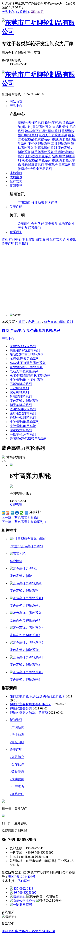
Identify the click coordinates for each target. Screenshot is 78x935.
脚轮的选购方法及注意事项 (29, 712)
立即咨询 (16, 504)
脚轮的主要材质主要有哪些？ (30, 704)
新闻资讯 (69, 239)
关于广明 (8, 243)
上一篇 (20, 517)
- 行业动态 (17, 734)
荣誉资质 (51, 223)
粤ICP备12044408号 (21, 876)
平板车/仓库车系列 (58, 164)
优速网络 (24, 881)
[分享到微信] (21, 513)
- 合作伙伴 (17, 764)
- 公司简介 (17, 757)
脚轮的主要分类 (21, 708)
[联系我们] (18, 896)
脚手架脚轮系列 (42, 152)
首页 (5, 239)
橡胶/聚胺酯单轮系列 (36, 160)
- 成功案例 (17, 779)
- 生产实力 (17, 786)
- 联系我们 (17, 794)
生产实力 (56, 239)
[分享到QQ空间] (3, 513)
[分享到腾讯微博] (12, 513)
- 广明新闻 (17, 727)
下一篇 (24, 522)
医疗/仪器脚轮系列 (38, 156)
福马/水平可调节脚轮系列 (43, 131)
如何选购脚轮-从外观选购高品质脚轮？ (37, 696)
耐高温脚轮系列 (45, 147)
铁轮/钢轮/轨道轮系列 (60, 122)
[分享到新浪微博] (8, 513)
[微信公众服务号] (23, 900)
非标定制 (28, 239)
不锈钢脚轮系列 (39, 143)
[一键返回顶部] (21, 904)
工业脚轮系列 (60, 143)
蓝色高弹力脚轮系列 (58, 322)
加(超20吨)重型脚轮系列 (35, 126)
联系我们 (34, 228)
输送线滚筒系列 (33, 164)
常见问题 (51, 202)
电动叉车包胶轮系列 (53, 135)
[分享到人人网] (17, 513)
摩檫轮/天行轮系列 (31, 122)
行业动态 (37, 202)
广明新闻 (24, 202)
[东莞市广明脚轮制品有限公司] (39, 31)
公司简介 (24, 223)
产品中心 (15, 239)
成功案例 (64, 223)
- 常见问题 (17, 742)
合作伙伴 (37, 223)
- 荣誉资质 (17, 771)
